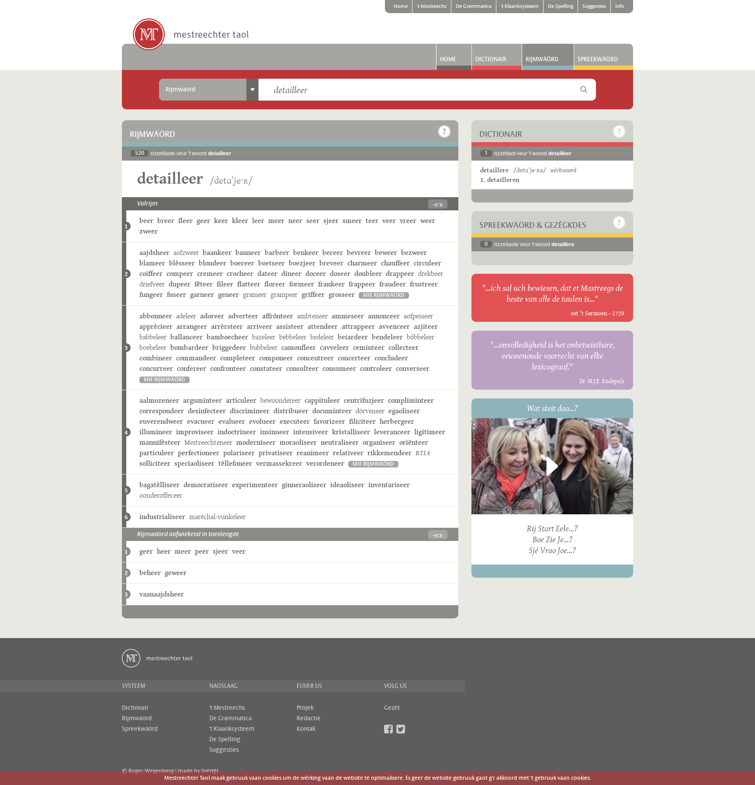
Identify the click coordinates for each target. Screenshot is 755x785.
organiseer (379, 442)
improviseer (195, 432)
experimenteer (255, 485)
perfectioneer (198, 453)
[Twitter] (400, 729)
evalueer (231, 421)
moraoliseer (298, 442)
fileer (225, 284)
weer (427, 221)
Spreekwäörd (598, 59)
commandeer (196, 358)
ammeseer (348, 316)
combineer (155, 358)
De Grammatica (474, 6)
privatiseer (276, 453)
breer (165, 221)
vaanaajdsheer (161, 594)
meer (276, 221)
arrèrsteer (227, 326)
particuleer (156, 453)
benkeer (306, 253)
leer (258, 221)
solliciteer (154, 463)
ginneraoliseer (304, 485)
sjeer (331, 221)
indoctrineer (237, 432)
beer (146, 221)
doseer (340, 274)
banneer (248, 253)
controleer (376, 368)
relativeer (348, 453)
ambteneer (312, 316)
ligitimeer (429, 432)
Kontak (306, 729)
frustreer (424, 284)
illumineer (155, 432)
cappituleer (322, 400)
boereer (242, 263)
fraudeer (392, 284)
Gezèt (392, 708)
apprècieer (156, 326)
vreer (408, 221)
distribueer (291, 411)
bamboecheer (227, 337)
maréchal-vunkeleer (217, 517)
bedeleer (322, 337)
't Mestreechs (432, 6)
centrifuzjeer (364, 400)
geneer (228, 295)
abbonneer (155, 316)
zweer (148, 231)
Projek (305, 708)
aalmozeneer (159, 400)
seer (312, 221)
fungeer (151, 295)
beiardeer (353, 337)
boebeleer (152, 347)
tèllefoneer (235, 463)
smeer (352, 221)
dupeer (179, 284)
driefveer (152, 284)
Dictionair (490, 59)
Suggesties (594, 6)
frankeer (331, 284)
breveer (331, 263)
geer (203, 221)
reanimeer (313, 453)
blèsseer (182, 263)
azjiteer (426, 326)
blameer (152, 263)
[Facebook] (388, 729)
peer (202, 551)
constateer (266, 368)
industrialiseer (162, 517)
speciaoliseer (194, 463)
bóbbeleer (420, 337)
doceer (315, 274)
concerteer (354, 358)
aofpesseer (418, 316)
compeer (179, 274)
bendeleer (387, 337)
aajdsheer (154, 253)
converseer (412, 368)
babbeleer (152, 337)
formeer (301, 284)
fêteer (203, 284)
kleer (240, 221)
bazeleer (263, 337)
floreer (274, 284)
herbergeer (397, 421)
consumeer (339, 368)
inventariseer (389, 485)
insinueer (274, 432)
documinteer (332, 411)
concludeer (391, 358)
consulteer (302, 368)
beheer (150, 573)
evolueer (262, 421)
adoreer (212, 316)
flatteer (248, 284)
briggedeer (229, 347)
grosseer (342, 295)
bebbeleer (292, 337)
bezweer (414, 253)
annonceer (384, 316)
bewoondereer (280, 400)
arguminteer (202, 400)
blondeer (212, 263)
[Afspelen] (552, 466)
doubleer (368, 274)
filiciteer (362, 421)
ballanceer (186, 337)
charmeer (362, 263)
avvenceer (394, 326)
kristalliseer (351, 432)
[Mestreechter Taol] (191, 35)
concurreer (156, 368)
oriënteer (413, 442)
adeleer (186, 316)
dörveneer (370, 411)
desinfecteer (207, 411)
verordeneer (325, 463)
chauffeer (395, 263)
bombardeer (189, 347)
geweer (176, 573)
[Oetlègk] (444, 131)
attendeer (323, 326)
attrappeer (358, 326)
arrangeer (192, 326)
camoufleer (298, 347)
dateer (267, 274)
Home (401, 6)
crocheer (240, 274)
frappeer (362, 284)
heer (164, 551)
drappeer (400, 274)
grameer (255, 295)
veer (389, 221)
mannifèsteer (159, 442)
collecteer (403, 347)
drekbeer (430, 274)
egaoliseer (404, 411)
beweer (386, 253)
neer (295, 221)
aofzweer (186, 253)
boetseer (271, 263)
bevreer (359, 253)
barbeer (277, 253)
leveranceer (392, 432)
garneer (202, 295)
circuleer (427, 263)
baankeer (217, 253)
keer (221, 221)
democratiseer (206, 485)
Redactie (309, 718)
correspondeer (161, 411)
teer (372, 221)
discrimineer (250, 411)
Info (619, 6)
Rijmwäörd (542, 59)
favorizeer (329, 421)
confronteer (228, 368)
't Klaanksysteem (520, 6)
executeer (295, 421)
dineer (291, 274)
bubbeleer (263, 347)
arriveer (259, 326)
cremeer (210, 274)
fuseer (176, 295)
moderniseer (256, 442)
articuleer (241, 400)
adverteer (243, 316)
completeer (237, 358)
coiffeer (151, 274)
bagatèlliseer (159, 485)
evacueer (201, 421)
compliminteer (411, 400)
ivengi (209, 771)
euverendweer (161, 421)
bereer (332, 253)
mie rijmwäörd (384, 295)
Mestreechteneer (208, 442)
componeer (276, 358)
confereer (191, 368)
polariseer (239, 453)
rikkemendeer (389, 453)
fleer (185, 221)
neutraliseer (340, 442)
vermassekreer (279, 463)
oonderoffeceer (160, 495)
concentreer (315, 358)
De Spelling (560, 6)
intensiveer (310, 432)
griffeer (313, 295)
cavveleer (334, 347)
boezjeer (302, 263)
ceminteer (368, 347)
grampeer (284, 295)
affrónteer (277, 316)
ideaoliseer (347, 485)
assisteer (290, 326)
